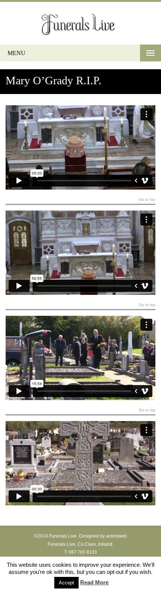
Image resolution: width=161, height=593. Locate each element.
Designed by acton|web (103, 536)
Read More (94, 582)
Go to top (147, 200)
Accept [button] (66, 583)
